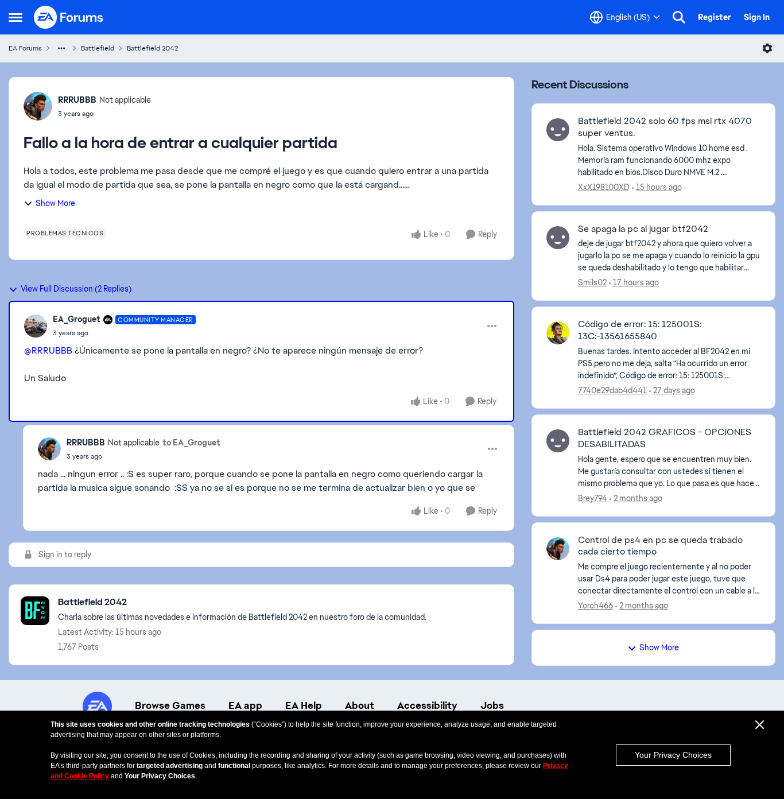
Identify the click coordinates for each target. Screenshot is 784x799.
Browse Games (170, 705)
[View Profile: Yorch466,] (557, 548)
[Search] (679, 17)
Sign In (757, 17)
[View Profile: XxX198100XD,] (557, 129)
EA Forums (25, 48)
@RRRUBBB (48, 350)
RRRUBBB (77, 100)
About (359, 705)
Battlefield (97, 48)
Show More (55, 203)
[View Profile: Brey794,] (557, 440)
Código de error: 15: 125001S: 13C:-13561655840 (639, 330)
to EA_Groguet (191, 442)
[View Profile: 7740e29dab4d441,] (557, 332)
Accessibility (427, 705)
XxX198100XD (604, 187)
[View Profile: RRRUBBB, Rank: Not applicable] (38, 106)
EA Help (303, 705)
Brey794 (592, 498)
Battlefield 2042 (152, 48)
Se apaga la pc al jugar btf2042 (643, 229)
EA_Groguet (76, 319)
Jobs (492, 705)
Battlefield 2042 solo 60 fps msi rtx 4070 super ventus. (665, 127)
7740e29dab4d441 (612, 390)
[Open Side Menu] (15, 17)
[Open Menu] (767, 48)
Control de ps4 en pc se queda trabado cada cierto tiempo (660, 546)
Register (714, 17)
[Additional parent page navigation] (61, 48)
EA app (245, 705)
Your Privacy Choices (673, 754)
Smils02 (592, 282)
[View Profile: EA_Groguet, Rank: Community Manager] (35, 326)
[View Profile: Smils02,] (557, 237)
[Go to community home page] (69, 17)
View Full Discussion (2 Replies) (76, 289)
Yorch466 (595, 605)
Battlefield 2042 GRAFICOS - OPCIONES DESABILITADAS (664, 438)
